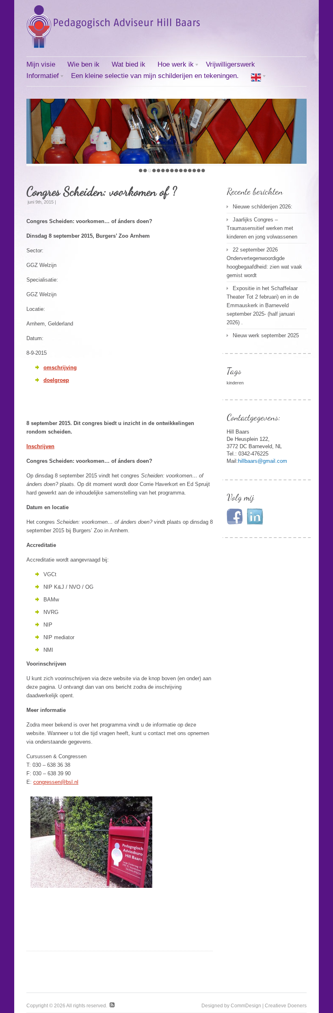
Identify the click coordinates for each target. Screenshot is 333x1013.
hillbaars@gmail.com (262, 461)
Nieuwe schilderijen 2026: (262, 207)
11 (185, 170)
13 (194, 170)
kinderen (235, 382)
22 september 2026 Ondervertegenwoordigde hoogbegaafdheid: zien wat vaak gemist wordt (264, 262)
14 (199, 170)
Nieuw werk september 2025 (266, 335)
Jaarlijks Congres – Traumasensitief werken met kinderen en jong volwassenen (262, 228)
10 (181, 170)
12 (190, 170)
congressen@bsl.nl (55, 782)
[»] (256, 78)
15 (203, 170)
